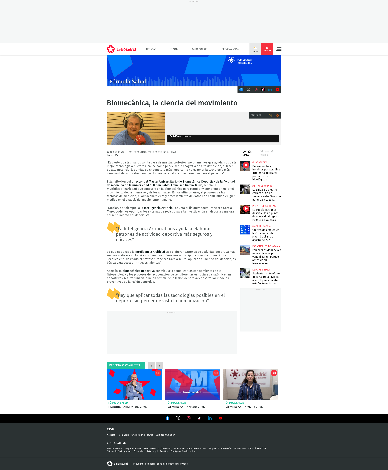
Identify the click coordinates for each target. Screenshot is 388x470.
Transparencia (151, 448)
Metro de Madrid (262, 186)
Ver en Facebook (167, 418)
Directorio (166, 448)
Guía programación (165, 435)
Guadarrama (259, 162)
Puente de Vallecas (264, 206)
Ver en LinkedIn (210, 418)
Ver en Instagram (189, 418)
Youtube (277, 89)
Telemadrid (123, 435)
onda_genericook (194, 70)
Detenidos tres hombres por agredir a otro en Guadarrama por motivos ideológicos (245, 166)
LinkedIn (270, 89)
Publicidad (179, 448)
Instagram (255, 89)
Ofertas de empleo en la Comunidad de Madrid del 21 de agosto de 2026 (245, 229)
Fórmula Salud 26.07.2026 (250, 384)
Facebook (241, 89)
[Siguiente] (159, 365)
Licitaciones (240, 448)
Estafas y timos (261, 270)
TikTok (263, 89)
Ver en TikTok (199, 418)
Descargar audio (270, 115)
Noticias (151, 49)
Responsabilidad (133, 448)
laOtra (150, 435)
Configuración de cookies (183, 451)
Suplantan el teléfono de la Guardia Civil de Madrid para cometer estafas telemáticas (245, 273)
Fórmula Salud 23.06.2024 (134, 384)
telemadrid (117, 464)
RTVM (110, 429)
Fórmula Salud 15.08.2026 (192, 384)
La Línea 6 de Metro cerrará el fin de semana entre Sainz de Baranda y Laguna (245, 189)
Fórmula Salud (118, 403)
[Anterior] (151, 365)
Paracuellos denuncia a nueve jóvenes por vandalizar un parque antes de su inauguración (245, 249)
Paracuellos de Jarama (266, 246)
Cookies (164, 451)
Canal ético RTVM (257, 448)
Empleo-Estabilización (220, 448)
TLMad (174, 49)
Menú (279, 49)
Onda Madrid (199, 49)
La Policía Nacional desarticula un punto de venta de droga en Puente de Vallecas (245, 209)
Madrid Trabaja (261, 226)
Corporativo (116, 443)
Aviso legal (152, 451)
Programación (230, 49)
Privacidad (139, 451)
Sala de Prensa (114, 448)
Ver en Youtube (220, 418)
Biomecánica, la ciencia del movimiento (136, 128)
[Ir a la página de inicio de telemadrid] (121, 49)
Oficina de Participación (119, 451)
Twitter (248, 89)
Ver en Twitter (178, 418)
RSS (277, 115)
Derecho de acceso (196, 448)
